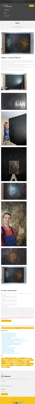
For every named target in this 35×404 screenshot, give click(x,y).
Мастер (26, 358)
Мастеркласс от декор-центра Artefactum (8, 352)
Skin (5, 365)
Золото (22, 363)
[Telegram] (21, 403)
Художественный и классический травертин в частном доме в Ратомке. (12, 342)
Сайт (2, 302)
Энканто (8, 363)
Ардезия (28, 361)
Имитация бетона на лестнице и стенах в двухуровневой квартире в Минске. (13, 338)
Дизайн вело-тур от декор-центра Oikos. (8, 341)
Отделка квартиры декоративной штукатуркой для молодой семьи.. (12, 344)
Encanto (11, 363)
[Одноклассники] (14, 403)
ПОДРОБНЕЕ (3, 380)
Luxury (32, 365)
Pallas (16, 363)
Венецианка (23, 358)
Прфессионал (21, 361)
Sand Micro (2, 365)
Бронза (25, 363)
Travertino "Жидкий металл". (6, 345)
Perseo (11, 358)
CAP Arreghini (28, 365)
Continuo (11, 365)
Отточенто (14, 358)
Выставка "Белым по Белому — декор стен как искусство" (10, 353)
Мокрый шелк (3, 363)
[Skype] (20, 403)
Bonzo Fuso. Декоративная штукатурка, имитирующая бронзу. (11, 339)
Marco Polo (8, 365)
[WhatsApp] (18, 403)
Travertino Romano (30, 363)
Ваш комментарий (4, 306)
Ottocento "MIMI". (4, 346)
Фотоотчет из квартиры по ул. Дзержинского (8, 351)
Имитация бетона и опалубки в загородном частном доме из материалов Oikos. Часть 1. (15, 340)
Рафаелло (18, 358)
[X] (16, 403)
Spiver (21, 365)
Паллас (14, 363)
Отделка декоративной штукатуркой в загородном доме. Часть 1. (11, 343)
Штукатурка (2, 358)
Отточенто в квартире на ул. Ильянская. (8, 348)
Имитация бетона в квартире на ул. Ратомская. (9, 347)
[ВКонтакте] (13, 403)
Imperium (19, 363)
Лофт (31, 358)
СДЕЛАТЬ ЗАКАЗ (4, 394)
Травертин (7, 358)
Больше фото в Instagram (6, 284)
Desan (18, 365)
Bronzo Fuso (3, 361)
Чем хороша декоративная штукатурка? (8, 349)
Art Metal (24, 365)
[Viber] (17, 403)
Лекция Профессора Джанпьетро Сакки (8, 350)
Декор (29, 358)
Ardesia (15, 365)
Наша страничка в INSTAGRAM (6, 385)
